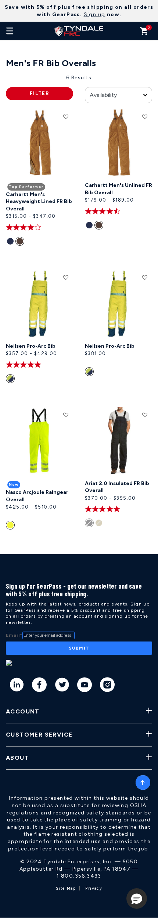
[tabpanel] (79, 314)
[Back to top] (143, 780)
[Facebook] (39, 686)
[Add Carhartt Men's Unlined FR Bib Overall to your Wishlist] (144, 116)
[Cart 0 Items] (144, 33)
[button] (136, 898)
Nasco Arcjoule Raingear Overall (37, 496)
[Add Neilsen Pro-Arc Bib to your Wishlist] (65, 277)
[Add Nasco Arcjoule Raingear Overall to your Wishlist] (65, 414)
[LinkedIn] (17, 686)
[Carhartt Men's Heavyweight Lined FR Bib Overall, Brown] (21, 242)
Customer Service (39, 734)
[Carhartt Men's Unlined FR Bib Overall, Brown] (100, 226)
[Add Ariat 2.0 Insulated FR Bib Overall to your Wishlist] (144, 414)
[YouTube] (84, 686)
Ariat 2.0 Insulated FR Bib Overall (117, 487)
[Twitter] (62, 686)
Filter (39, 93)
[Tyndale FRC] (79, 31)
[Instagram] (107, 686)
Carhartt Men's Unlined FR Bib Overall (118, 189)
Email (14, 635)
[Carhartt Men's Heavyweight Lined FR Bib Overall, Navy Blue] (11, 242)
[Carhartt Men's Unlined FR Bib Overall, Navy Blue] (90, 226)
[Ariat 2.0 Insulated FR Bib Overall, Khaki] (100, 524)
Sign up (94, 14)
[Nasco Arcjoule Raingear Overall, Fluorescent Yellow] (11, 526)
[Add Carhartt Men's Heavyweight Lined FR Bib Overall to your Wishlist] (65, 116)
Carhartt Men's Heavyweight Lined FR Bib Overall (39, 201)
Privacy (93, 888)
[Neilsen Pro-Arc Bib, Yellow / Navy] (11, 380)
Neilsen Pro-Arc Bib (30, 346)
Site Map (66, 888)
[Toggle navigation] (10, 31)
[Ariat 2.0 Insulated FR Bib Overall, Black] (90, 524)
